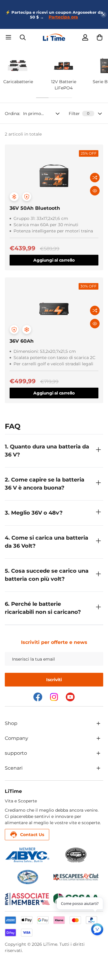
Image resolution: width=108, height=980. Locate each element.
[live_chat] (97, 929)
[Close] (103, 15)
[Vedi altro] (98, 723)
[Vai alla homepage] (54, 37)
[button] (99, 37)
